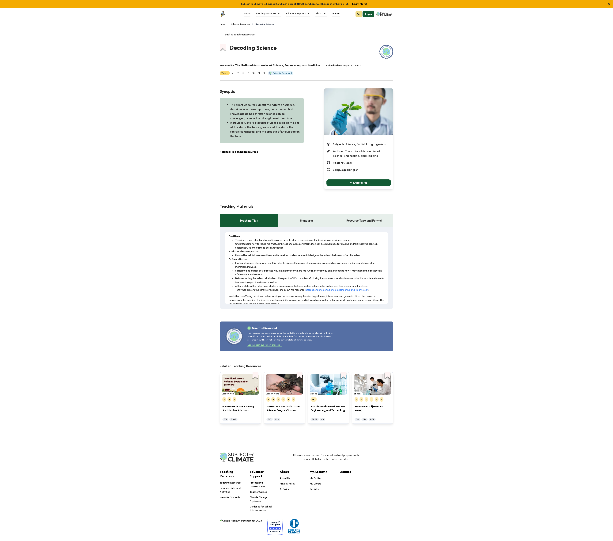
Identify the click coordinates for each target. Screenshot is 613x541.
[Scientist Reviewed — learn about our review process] (386, 52)
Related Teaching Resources (239, 152)
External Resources (240, 24)
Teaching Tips (248, 220)
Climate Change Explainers (258, 499)
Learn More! (359, 3)
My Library (315, 483)
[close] (609, 4)
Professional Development (257, 484)
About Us (285, 478)
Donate (345, 472)
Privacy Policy (287, 483)
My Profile (315, 478)
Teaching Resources (231, 482)
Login (368, 14)
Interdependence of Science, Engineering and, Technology (336, 289)
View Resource (358, 182)
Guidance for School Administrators (261, 508)
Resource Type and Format (364, 220)
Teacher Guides (258, 491)
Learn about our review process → (264, 345)
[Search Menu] (359, 14)
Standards (306, 220)
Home (223, 24)
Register (314, 489)
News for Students (230, 497)
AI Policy (284, 489)
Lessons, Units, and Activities (230, 489)
